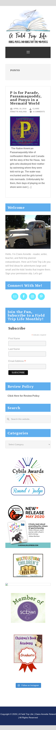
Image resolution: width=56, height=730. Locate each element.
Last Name (14, 349)
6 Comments (39, 112)
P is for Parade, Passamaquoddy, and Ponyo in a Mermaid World (25, 98)
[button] (28, 52)
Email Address (17, 361)
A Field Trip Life (28, 26)
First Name (14, 338)
